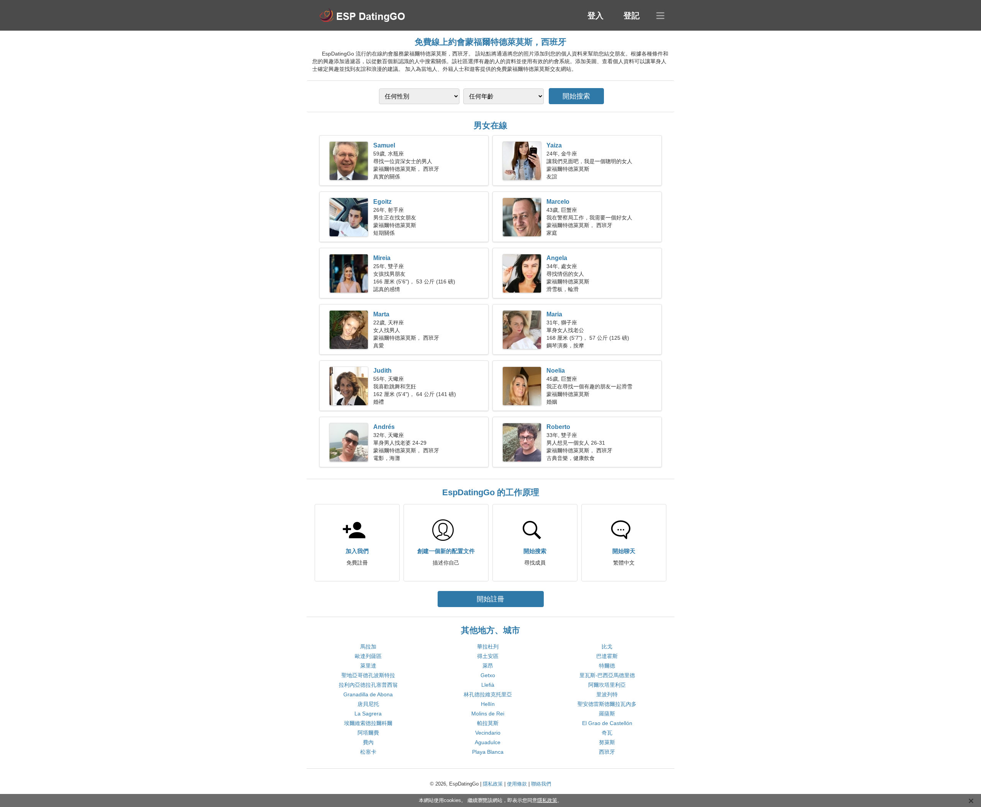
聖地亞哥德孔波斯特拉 (368, 675)
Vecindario (487, 733)
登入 (595, 15)
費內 (368, 742)
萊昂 (487, 666)
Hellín (488, 704)
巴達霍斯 (607, 656)
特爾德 (607, 666)
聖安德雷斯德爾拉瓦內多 (607, 704)
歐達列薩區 (368, 656)
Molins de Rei (487, 713)
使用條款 (517, 784)
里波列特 (607, 694)
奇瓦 (607, 733)
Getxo (488, 675)
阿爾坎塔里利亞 (607, 685)
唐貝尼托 (368, 704)
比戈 (607, 646)
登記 (631, 15)
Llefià (487, 685)
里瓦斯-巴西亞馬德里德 (607, 675)
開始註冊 (490, 599)
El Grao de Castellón (607, 723)
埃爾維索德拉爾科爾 (368, 723)
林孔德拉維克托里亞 (488, 694)
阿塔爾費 (368, 733)
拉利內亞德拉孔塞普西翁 (368, 685)
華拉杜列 (488, 646)
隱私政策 (493, 784)
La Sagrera (368, 713)
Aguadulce (487, 742)
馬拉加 (368, 646)
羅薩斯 (607, 713)
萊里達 (368, 666)
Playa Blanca (488, 752)
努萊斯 (607, 742)
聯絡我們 (541, 784)
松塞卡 (368, 752)
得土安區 (488, 656)
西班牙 (607, 752)
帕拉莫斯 (488, 723)
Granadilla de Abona (368, 694)
